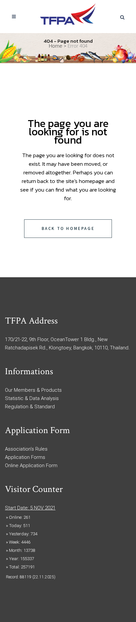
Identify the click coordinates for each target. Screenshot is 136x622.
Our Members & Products (33, 390)
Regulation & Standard (30, 407)
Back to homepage (68, 228)
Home (55, 46)
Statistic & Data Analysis (32, 398)
